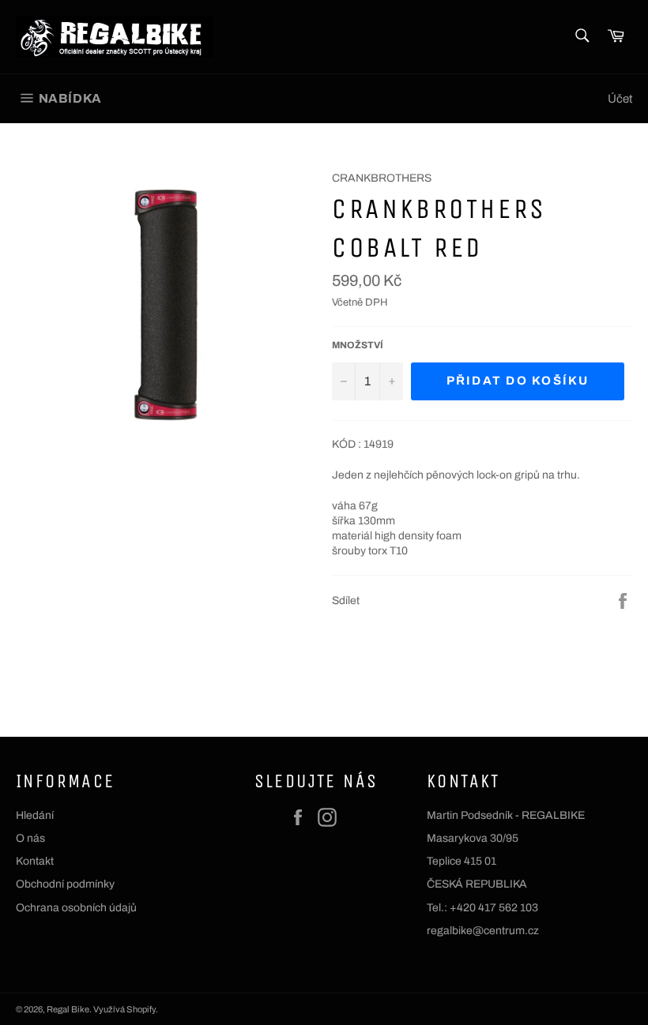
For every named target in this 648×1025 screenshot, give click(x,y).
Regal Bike (68, 1009)
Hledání (35, 815)
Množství (357, 345)
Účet (620, 98)
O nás (30, 838)
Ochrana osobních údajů (76, 908)
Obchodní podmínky (65, 884)
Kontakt (35, 861)
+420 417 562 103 (494, 908)
